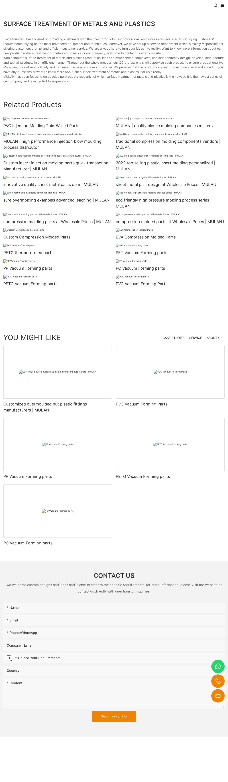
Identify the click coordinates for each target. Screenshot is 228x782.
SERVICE (195, 338)
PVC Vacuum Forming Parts (141, 283)
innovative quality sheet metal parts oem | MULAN (50, 184)
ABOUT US (214, 338)
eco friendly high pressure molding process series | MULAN (164, 203)
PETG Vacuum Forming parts (30, 283)
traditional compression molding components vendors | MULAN (168, 144)
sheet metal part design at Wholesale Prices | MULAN (166, 184)
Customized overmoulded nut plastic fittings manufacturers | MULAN (45, 407)
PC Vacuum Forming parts (140, 268)
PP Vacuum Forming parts (27, 268)
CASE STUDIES (174, 338)
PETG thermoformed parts (28, 252)
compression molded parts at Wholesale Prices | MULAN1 (170, 221)
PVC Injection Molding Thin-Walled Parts (41, 125)
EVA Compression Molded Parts (146, 237)
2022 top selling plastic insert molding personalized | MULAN (165, 166)
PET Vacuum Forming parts (141, 252)
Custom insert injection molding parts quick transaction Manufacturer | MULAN (55, 166)
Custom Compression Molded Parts (36, 237)
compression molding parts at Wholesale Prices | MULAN (57, 221)
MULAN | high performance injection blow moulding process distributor (52, 144)
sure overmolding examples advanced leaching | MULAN (56, 200)
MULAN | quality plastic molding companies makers (164, 125)
